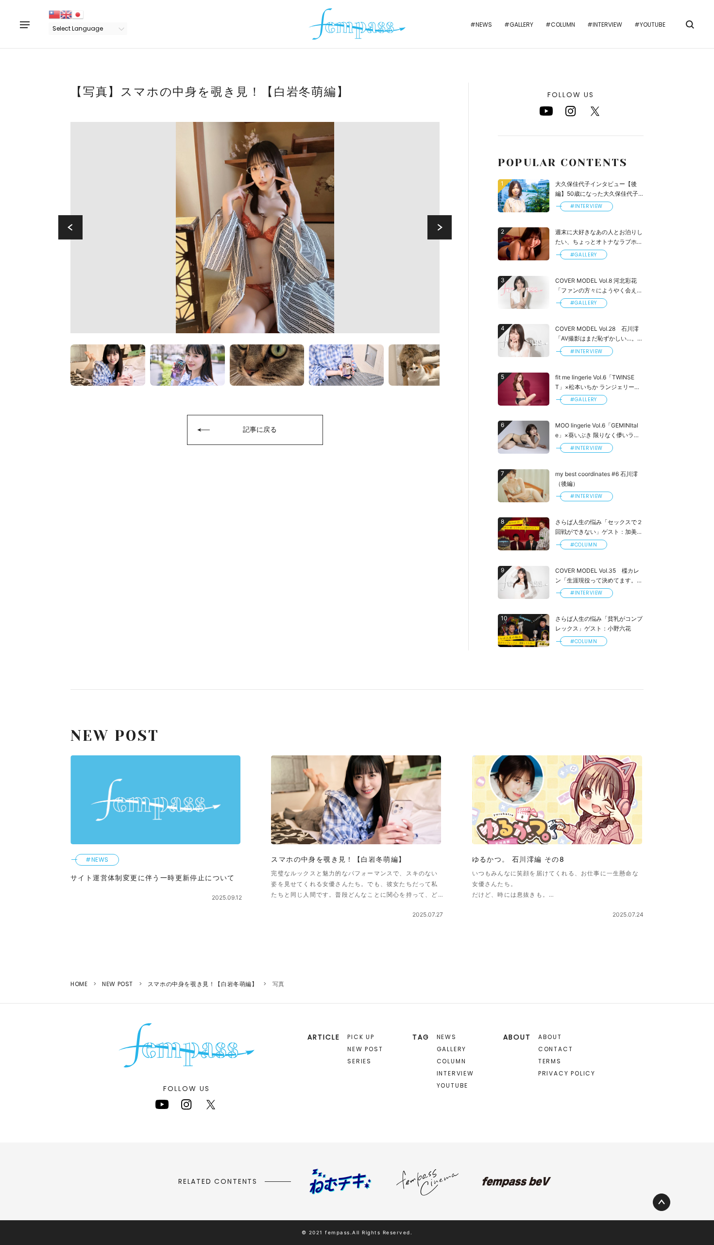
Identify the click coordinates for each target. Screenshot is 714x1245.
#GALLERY (518, 24)
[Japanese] (78, 13)
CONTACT (555, 1049)
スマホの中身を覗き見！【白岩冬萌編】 (203, 984)
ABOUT (550, 1037)
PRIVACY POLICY (566, 1073)
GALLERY (452, 1049)
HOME (78, 984)
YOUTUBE (453, 1085)
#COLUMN (560, 24)
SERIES (359, 1061)
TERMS (549, 1061)
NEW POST (117, 984)
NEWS (447, 1037)
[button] (70, 227)
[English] (66, 13)
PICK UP (360, 1037)
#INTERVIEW (604, 24)
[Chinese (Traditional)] (54, 13)
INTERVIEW (455, 1073)
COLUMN (451, 1061)
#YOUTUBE (649, 24)
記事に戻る (260, 429)
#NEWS (481, 24)
